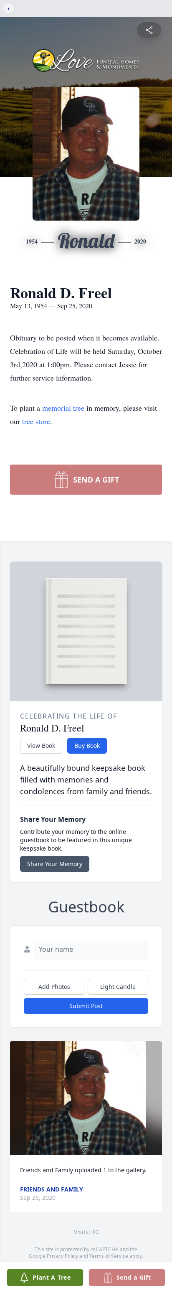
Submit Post (86, 1006)
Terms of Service (108, 1256)
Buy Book (87, 745)
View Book (41, 745)
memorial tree (63, 408)
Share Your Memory (54, 864)
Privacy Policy (62, 1256)
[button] (85, 1098)
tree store (36, 421)
